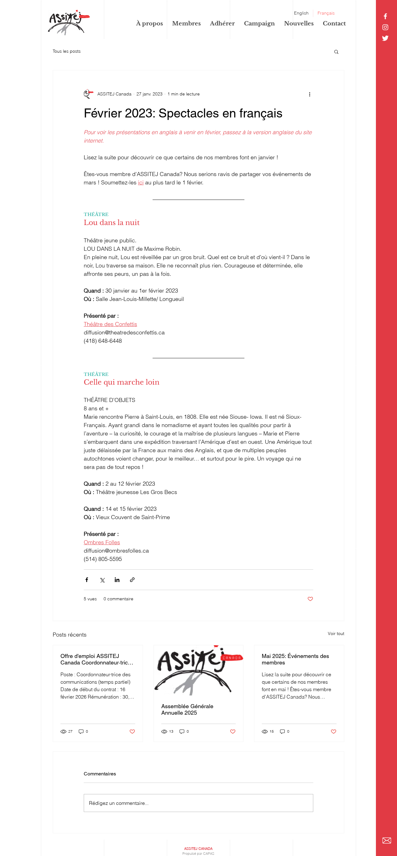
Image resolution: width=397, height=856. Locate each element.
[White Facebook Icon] (385, 16)
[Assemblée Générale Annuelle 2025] (198, 670)
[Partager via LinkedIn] (117, 580)
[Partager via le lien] (132, 580)
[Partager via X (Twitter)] (102, 580)
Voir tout (336, 633)
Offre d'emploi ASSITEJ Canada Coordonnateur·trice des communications (95, 659)
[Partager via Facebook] (87, 580)
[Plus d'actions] (309, 94)
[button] (336, 51)
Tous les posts (67, 51)
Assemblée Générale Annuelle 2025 (187, 709)
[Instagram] (385, 27)
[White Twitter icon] (385, 38)
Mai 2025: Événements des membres (295, 659)
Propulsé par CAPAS (198, 853)
